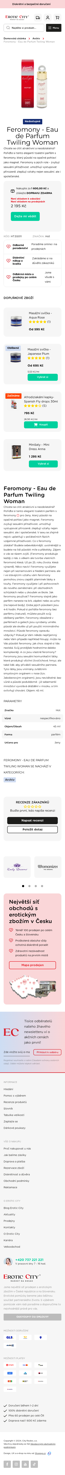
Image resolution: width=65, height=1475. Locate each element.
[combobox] (24, 28)
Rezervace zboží (14, 1168)
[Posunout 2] (29, 886)
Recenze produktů (15, 1102)
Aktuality (9, 1214)
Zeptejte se (11, 1121)
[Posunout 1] (23, 886)
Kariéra (8, 1240)
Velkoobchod (12, 1247)
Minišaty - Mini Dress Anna (39, 447)
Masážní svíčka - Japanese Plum (39, 351)
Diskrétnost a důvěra (17, 1174)
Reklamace (10, 1187)
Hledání (8, 1089)
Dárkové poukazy (14, 1128)
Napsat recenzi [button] (32, 820)
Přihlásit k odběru (47, 1052)
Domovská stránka (15, 39)
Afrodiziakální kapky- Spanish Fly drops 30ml (41, 399)
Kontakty (9, 1227)
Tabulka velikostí (14, 1115)
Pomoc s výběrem (15, 1096)
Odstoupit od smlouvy (32, 1317)
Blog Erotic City (13, 1208)
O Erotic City (12, 1234)
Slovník (8, 1109)
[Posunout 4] (42, 886)
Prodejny (9, 1221)
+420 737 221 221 (29, 1260)
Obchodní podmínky (16, 1181)
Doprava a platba (14, 1161)
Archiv (36, 39)
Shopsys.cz (40, 1453)
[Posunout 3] (36, 886)
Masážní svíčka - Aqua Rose (40, 315)
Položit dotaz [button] (33, 829)
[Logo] (17, 17)
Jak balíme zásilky (15, 1155)
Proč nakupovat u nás (17, 1149)
